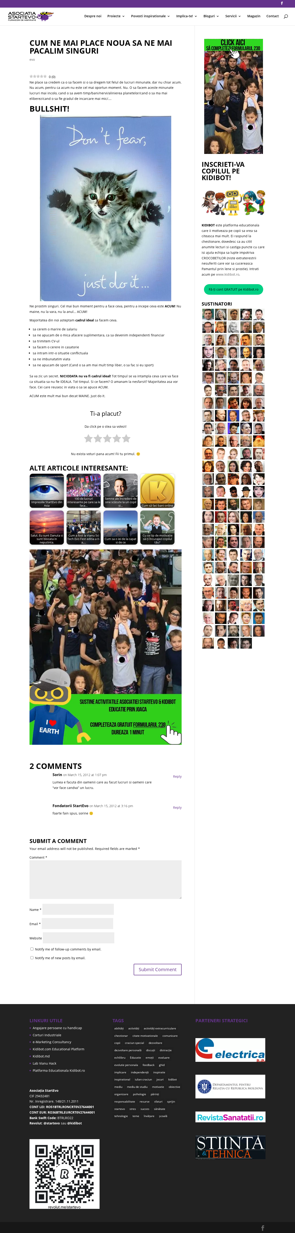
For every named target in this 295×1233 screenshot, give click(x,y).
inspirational (122, 1079)
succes (145, 1109)
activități (133, 1028)
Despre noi (92, 16)
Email (35, 924)
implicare (120, 1072)
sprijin (171, 1101)
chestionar (121, 1036)
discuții (150, 1050)
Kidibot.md (41, 1056)
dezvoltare (155, 1043)
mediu (118, 1087)
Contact (272, 16)
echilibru (119, 1058)
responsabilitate (124, 1101)
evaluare (164, 1058)
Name (35, 909)
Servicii (231, 16)
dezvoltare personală (128, 1050)
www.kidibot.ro (227, 274)
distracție (166, 1050)
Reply (177, 776)
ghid (162, 1065)
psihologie (139, 1094)
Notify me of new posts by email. (60, 958)
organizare (121, 1094)
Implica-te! (184, 16)
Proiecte (114, 16)
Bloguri (209, 16)
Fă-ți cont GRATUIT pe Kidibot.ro (233, 289)
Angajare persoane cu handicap (57, 1028)
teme (136, 1116)
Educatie (135, 1058)
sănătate (159, 1109)
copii (117, 1043)
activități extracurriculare (160, 1028)
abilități (119, 1028)
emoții (150, 1058)
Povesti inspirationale (148, 16)
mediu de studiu (137, 1087)
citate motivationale (145, 1036)
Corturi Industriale (47, 1035)
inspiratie (159, 1072)
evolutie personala (126, 1065)
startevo (119, 1109)
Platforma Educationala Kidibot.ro (59, 1070)
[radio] (88, 439)
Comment (38, 857)
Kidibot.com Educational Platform (58, 1049)
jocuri (160, 1079)
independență (140, 1072)
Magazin (253, 16)
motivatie (158, 1087)
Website (36, 938)
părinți (155, 1094)
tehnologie (121, 1116)
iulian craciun (143, 1079)
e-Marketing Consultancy (52, 1042)
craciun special (134, 1043)
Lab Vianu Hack (44, 1063)
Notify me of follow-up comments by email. (68, 949)
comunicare (170, 1036)
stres (133, 1109)
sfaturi (158, 1101)
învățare (149, 1116)
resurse (145, 1101)
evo (32, 59)
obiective (174, 1087)
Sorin (57, 774)
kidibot (172, 1079)
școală (163, 1116)
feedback (148, 1065)
